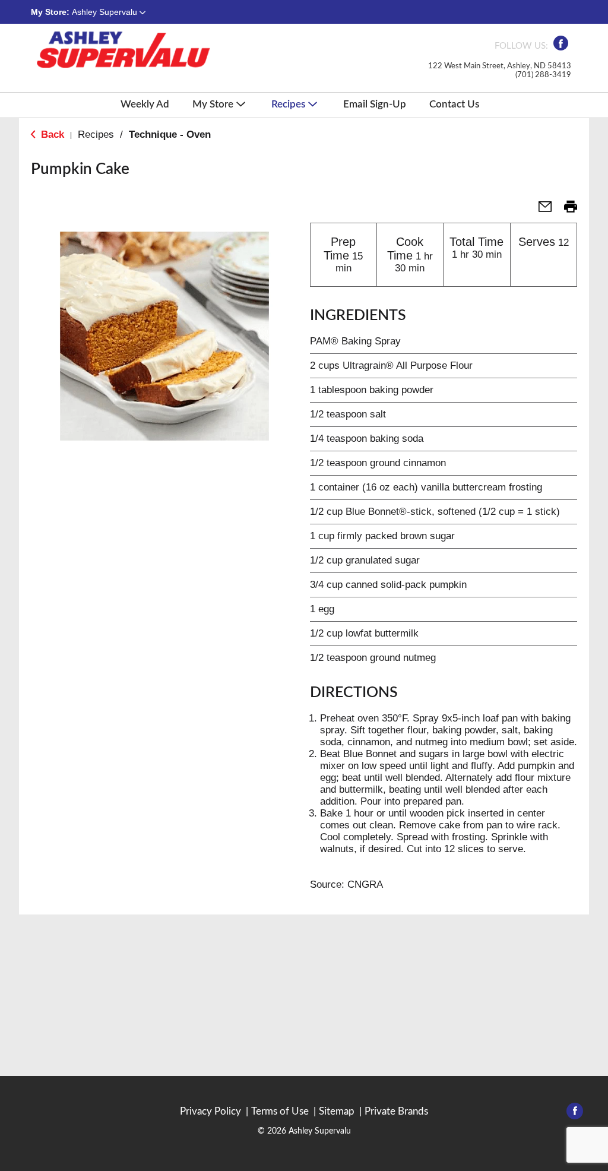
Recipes (96, 134)
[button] (108, 12)
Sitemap (336, 1111)
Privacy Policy (210, 1111)
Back (51, 134)
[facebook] (560, 47)
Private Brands (396, 1111)
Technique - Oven (170, 134)
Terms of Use (280, 1111)
